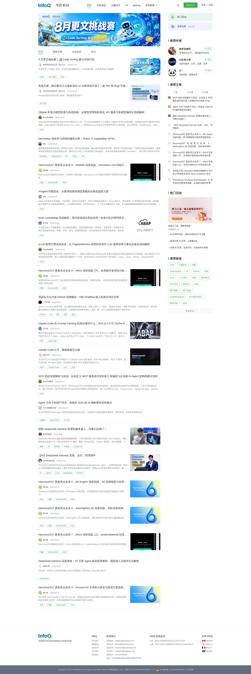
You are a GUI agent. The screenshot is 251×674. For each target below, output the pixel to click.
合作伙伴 (95, 648)
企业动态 (76, 51)
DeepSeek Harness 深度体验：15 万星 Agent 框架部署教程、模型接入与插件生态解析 (88, 561)
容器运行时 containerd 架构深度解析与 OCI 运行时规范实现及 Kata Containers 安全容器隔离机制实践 (193, 174)
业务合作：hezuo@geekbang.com (120, 644)
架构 (194, 277)
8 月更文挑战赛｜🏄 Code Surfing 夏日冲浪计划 (66, 59)
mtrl (82, 156)
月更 (62, 77)
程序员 (186, 284)
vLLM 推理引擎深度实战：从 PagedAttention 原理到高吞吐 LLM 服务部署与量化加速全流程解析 (94, 244)
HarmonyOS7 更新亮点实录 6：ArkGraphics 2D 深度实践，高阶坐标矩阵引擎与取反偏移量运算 (93, 508)
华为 (41, 499)
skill (65, 367)
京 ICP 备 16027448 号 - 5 (143, 670)
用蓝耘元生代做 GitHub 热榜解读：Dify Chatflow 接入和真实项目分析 (78, 297)
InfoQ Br (209, 651)
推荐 (40, 51)
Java (172, 277)
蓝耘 (73, 315)
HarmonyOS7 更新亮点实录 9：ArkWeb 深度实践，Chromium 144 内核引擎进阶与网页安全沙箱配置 (97, 165)
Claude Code (54, 367)
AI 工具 (66, 420)
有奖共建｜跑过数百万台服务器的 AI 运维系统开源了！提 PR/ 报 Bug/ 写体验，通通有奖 (89, 85)
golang (136, 5)
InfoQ (42, 77)
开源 (206, 271)
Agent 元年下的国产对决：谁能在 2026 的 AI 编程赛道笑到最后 (75, 402)
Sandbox (43, 156)
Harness (80, 473)
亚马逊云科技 (195, 297)
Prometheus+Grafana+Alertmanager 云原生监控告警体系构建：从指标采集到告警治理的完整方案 (193, 183)
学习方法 (174, 284)
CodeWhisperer (177, 297)
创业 (185, 303)
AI (127, 5)
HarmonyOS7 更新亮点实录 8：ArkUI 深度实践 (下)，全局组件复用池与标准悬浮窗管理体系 (91, 270)
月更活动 (101, 5)
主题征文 (115, 5)
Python (196, 271)
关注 (93, 51)
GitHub (42, 315)
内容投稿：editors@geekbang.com (120, 641)
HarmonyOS (53, 183)
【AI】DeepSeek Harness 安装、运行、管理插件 (67, 455)
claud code (52, 341)
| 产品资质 (189, 670)
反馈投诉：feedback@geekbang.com (121, 648)
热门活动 (52, 77)
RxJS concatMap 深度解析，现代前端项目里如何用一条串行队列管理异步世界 (83, 217)
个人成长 (183, 277)
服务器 (57, 447)
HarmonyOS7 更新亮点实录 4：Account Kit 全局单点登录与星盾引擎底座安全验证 (86, 587)
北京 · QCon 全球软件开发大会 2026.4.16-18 (167, 641)
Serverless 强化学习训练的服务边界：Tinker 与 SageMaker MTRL (76, 138)
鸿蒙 (41, 183)
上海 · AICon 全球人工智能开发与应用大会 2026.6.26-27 (172, 644)
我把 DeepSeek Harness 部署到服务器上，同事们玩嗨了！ (72, 429)
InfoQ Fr (209, 648)
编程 (41, 447)
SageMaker (56, 156)
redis (196, 284)
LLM (57, 473)
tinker (74, 156)
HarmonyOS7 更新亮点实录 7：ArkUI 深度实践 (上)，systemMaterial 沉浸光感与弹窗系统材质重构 (95, 534)
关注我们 (95, 655)
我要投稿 (95, 644)
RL (67, 156)
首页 (89, 5)
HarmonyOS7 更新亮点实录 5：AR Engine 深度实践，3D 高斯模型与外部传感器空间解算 (90, 481)
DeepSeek (78, 447)
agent (48, 473)
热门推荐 (174, 290)
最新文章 (57, 51)
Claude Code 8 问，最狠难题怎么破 (59, 349)
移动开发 (174, 303)
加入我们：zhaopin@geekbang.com (120, 651)
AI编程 (42, 420)
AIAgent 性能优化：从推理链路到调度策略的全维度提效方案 (73, 191)
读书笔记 (205, 277)
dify (57, 315)
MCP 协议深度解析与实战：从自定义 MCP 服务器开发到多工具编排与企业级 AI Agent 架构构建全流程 (98, 376)
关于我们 (95, 641)
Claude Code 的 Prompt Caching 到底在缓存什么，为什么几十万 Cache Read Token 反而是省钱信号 (97, 323)
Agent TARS (54, 420)
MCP (42, 367)
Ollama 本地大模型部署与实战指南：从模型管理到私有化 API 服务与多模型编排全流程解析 (91, 112)
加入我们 (95, 651)
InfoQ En (209, 641)
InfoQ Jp (209, 644)
